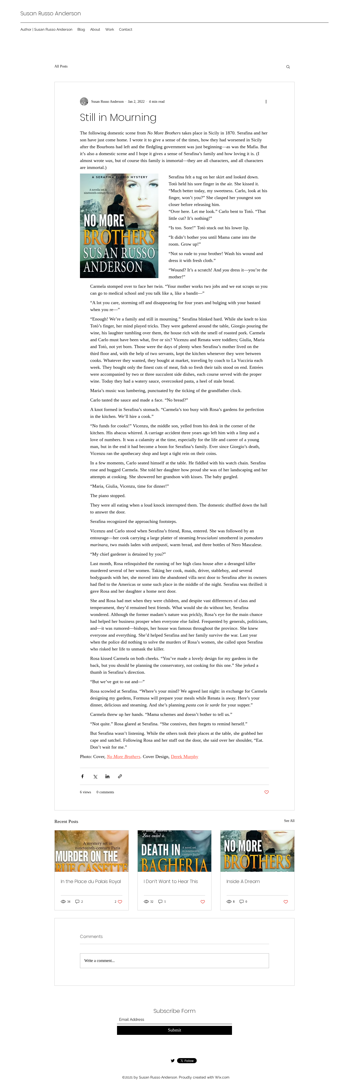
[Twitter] (172, 1060)
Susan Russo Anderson (50, 13)
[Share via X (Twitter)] (94, 776)
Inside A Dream (243, 881)
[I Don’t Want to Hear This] (175, 851)
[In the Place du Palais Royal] (92, 851)
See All (289, 821)
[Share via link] (120, 776)
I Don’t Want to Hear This (171, 881)
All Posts (60, 66)
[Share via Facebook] (82, 776)
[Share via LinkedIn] (107, 776)
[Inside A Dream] (257, 851)
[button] (288, 66)
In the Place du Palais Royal (91, 881)
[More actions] (266, 101)
